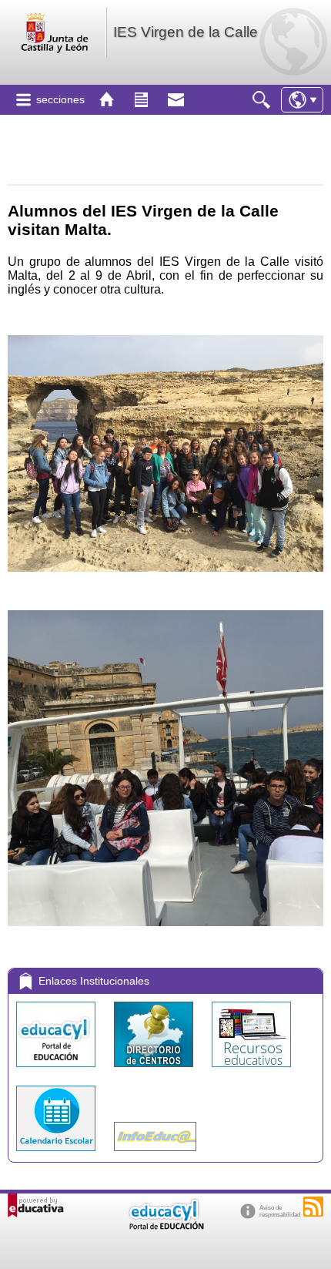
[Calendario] (57, 1154)
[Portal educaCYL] (57, 1070)
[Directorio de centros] (155, 1070)
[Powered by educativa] (36, 1205)
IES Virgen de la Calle (185, 32)
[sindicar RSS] (313, 1207)
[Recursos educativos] (251, 1070)
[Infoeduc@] (155, 1154)
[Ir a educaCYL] (165, 1226)
